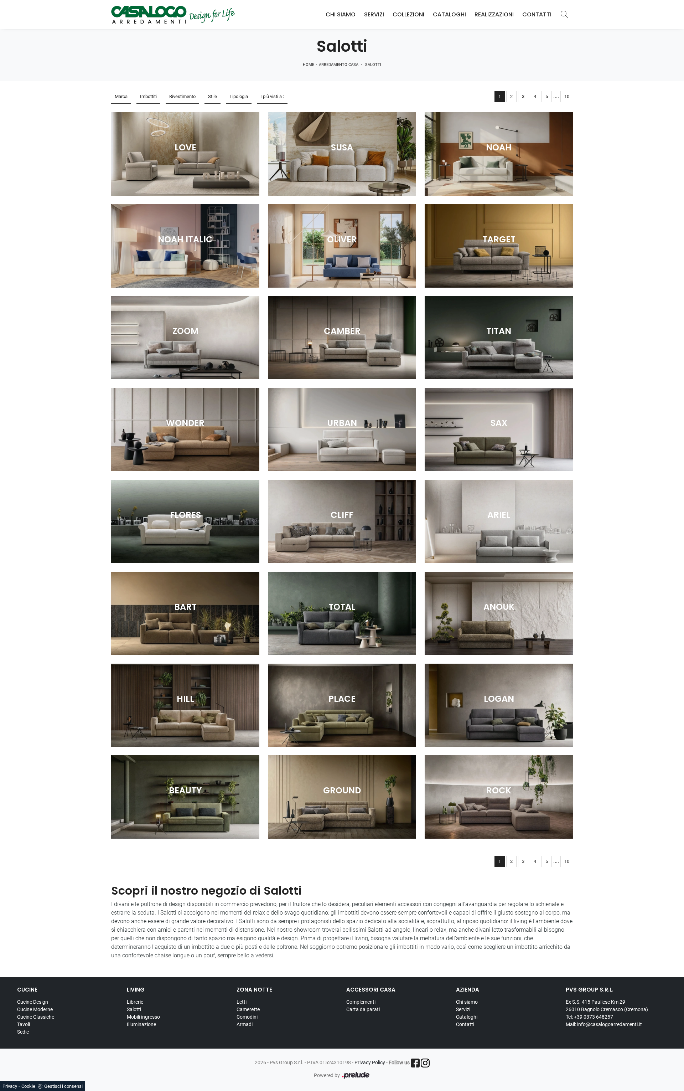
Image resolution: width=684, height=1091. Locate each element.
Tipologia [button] (238, 96)
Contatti (536, 14)
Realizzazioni (494, 14)
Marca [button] (121, 96)
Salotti (373, 64)
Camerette (248, 1009)
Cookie (28, 1086)
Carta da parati (363, 1009)
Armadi (245, 1024)
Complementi (360, 1002)
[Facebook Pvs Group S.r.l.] (415, 1063)
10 (566, 96)
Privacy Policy (369, 1062)
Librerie (135, 1002)
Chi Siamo (341, 14)
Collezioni (408, 14)
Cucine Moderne (35, 1009)
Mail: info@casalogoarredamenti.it (604, 1024)
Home (308, 64)
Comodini (247, 1017)
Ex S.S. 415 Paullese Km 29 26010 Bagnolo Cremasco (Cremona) (607, 1005)
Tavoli (23, 1024)
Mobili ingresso (143, 1017)
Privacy (9, 1086)
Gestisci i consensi (63, 1086)
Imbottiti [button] (148, 96)
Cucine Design (32, 1002)
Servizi (374, 14)
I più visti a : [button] (272, 96)
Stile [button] (212, 96)
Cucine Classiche (35, 1017)
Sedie (23, 1032)
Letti (242, 1002)
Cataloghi (449, 14)
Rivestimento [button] (182, 96)
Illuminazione (141, 1024)
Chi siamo (467, 1002)
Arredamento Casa (338, 64)
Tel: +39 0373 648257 (589, 1017)
